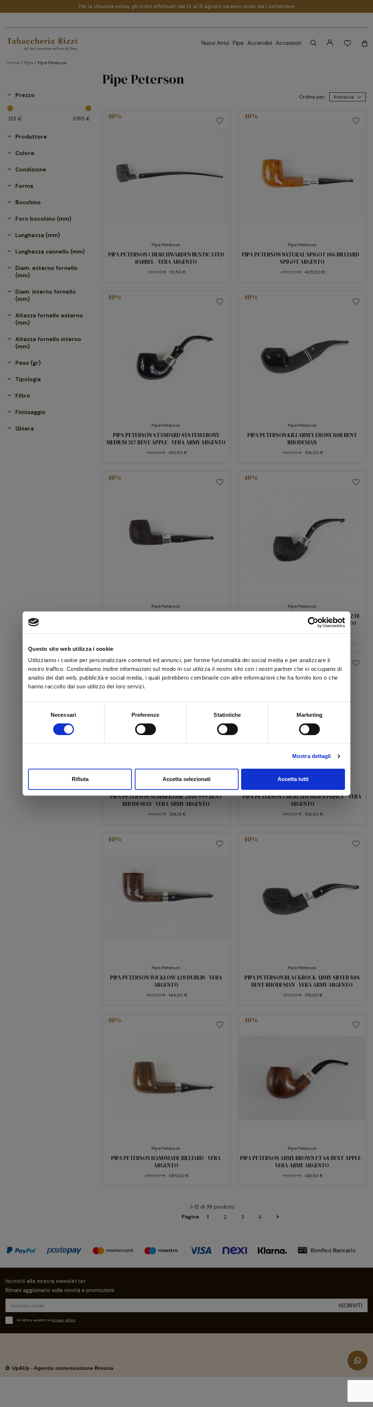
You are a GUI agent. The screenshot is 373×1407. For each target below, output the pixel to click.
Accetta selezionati (186, 779)
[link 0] (313, 622)
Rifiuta (80, 779)
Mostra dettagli (311, 756)
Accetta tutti (293, 779)
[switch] (145, 729)
